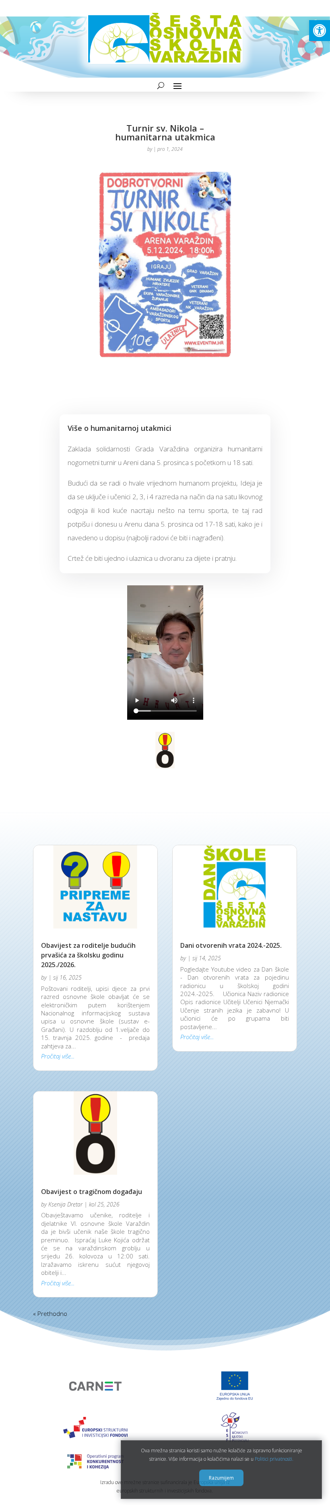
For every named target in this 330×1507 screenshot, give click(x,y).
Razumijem (221, 1477)
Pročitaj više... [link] (57, 1056)
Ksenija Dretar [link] (65, 1204)
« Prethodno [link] (50, 1313)
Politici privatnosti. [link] (274, 1459)
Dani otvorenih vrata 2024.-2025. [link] (231, 945)
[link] (319, 30)
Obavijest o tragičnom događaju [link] (91, 1191)
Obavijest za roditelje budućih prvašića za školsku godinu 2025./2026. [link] (88, 955)
